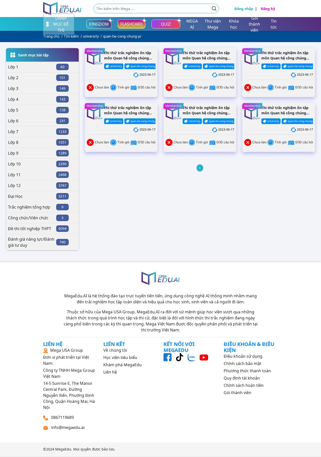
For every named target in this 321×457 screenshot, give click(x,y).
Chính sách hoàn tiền (244, 385)
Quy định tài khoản (242, 378)
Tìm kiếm (71, 36)
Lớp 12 (14, 185)
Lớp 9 (13, 153)
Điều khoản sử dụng (243, 356)
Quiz (166, 24)
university (91, 36)
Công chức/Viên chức (28, 218)
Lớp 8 (13, 142)
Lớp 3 (13, 88)
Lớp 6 (13, 121)
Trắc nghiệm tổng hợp (29, 207)
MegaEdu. (63, 449)
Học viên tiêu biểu (120, 357)
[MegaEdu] (62, 8)
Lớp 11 (14, 174)
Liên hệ (110, 372)
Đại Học (15, 196)
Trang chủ (51, 36)
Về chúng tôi (115, 350)
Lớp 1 (13, 67)
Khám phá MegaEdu (122, 365)
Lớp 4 (13, 99)
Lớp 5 (13, 110)
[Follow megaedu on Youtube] (204, 357)
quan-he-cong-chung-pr (122, 36)
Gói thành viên (237, 392)
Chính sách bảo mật (242, 363)
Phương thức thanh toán (247, 371)
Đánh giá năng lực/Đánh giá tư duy (31, 242)
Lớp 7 (13, 131)
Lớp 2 (13, 77)
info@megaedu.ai (68, 427)
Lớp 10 (14, 164)
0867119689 (62, 417)
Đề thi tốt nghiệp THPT (29, 228)
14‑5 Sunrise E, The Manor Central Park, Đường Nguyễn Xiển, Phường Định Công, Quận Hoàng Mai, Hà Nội (69, 378)
